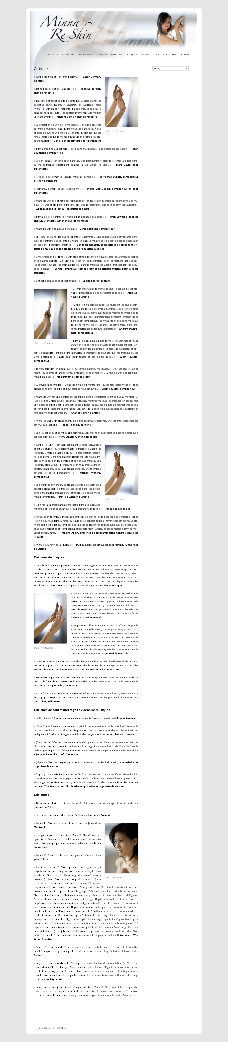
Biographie (68, 54)
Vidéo (156, 54)
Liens (174, 54)
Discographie (85, 54)
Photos (145, 54)
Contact (186, 54)
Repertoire (116, 54)
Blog (165, 54)
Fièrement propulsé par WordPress (50, 1027)
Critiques (131, 54)
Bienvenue (53, 54)
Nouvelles (101, 54)
